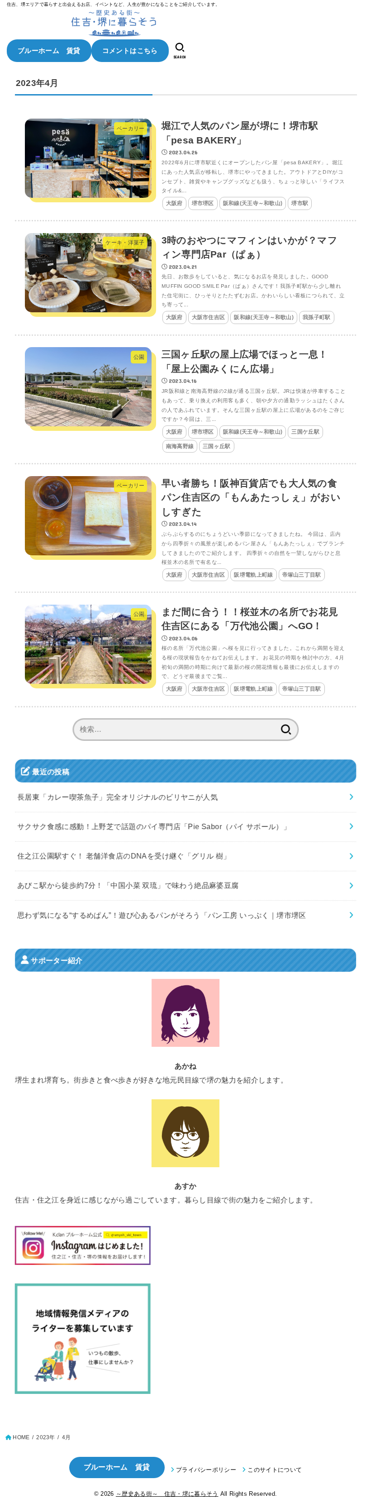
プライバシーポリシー (206, 1469)
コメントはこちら (130, 50)
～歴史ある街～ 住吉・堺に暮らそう (167, 1493)
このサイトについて (274, 1469)
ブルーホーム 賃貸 (49, 50)
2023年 (45, 1437)
